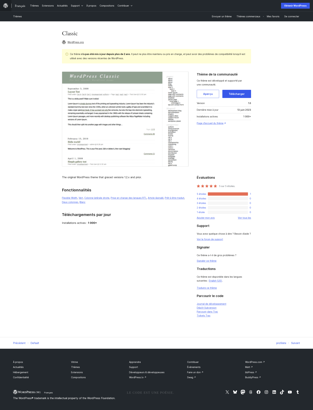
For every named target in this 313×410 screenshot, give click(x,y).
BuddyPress (253, 377)
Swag (191, 377)
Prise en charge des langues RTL (129, 197)
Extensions (77, 372)
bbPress (251, 372)
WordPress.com (255, 362)
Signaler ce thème (206, 260)
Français (48, 392)
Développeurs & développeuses (146, 372)
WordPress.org (75, 42)
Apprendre (135, 362)
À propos (18, 362)
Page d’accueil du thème (210, 123)
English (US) (215, 280)
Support (133, 367)
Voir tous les (244, 217)
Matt (249, 367)
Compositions (78, 377)
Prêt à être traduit (174, 197)
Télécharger (237, 94)
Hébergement (20, 372)
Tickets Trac (203, 315)
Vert (81, 197)
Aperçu (208, 94)
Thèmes (17, 16)
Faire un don (195, 372)
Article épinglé (156, 197)
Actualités (18, 367)
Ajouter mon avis (206, 217)
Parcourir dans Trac (207, 311)
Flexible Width (69, 197)
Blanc (82, 202)
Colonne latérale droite (96, 197)
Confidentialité (21, 377)
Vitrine (74, 362)
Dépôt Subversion (206, 307)
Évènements (194, 367)
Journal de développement (211, 303)
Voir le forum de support (210, 239)
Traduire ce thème (207, 287)
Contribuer (193, 362)
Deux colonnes (70, 202)
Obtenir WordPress (295, 5)
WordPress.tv (137, 377)
